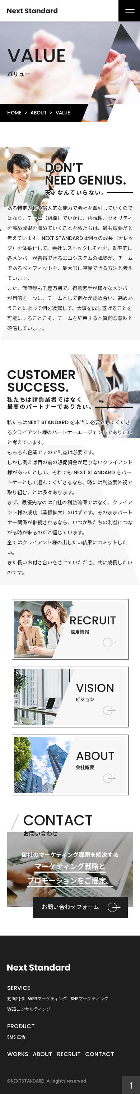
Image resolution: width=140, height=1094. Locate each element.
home (14, 112)
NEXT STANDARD (32, 10)
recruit (69, 1054)
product (21, 1026)
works (17, 1054)
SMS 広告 (16, 1037)
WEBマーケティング (47, 999)
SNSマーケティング (89, 999)
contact (99, 1054)
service (18, 988)
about (39, 112)
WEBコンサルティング (29, 1009)
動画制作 (15, 999)
